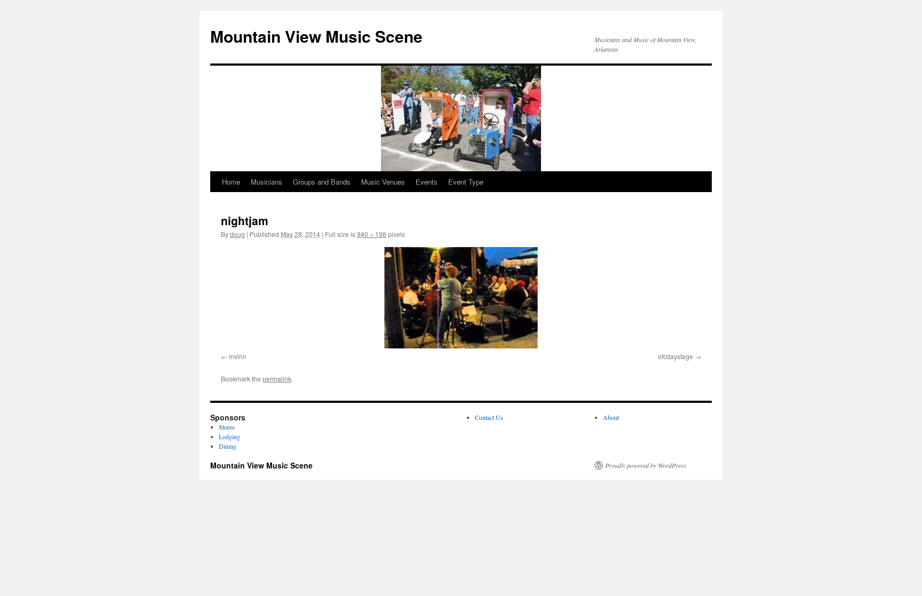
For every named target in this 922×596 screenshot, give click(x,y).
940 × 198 (371, 234)
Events (427, 182)
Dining (227, 446)
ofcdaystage (675, 356)
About (611, 417)
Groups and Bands (322, 182)
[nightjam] (461, 297)
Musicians (266, 182)
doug (237, 234)
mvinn (238, 356)
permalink (277, 378)
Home (231, 182)
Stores (227, 427)
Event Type (465, 182)
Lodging (229, 436)
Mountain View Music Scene (316, 36)
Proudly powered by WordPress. (646, 465)
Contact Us (489, 417)
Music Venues (383, 182)
